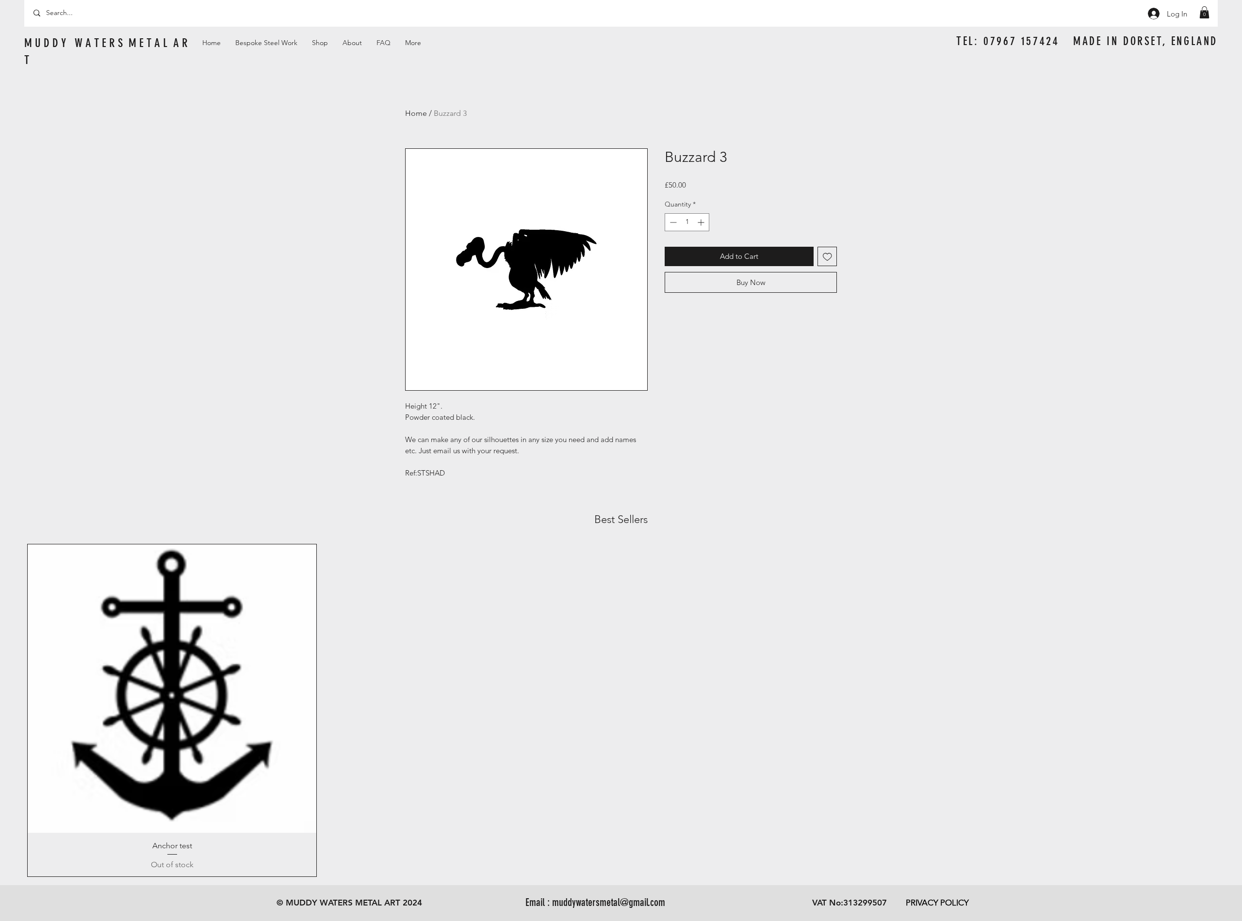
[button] (1204, 12)
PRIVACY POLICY (937, 902)
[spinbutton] (687, 222)
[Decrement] (672, 222)
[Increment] (702, 222)
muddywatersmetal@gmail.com (608, 902)
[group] (621, 710)
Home (416, 113)
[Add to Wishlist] (827, 257)
